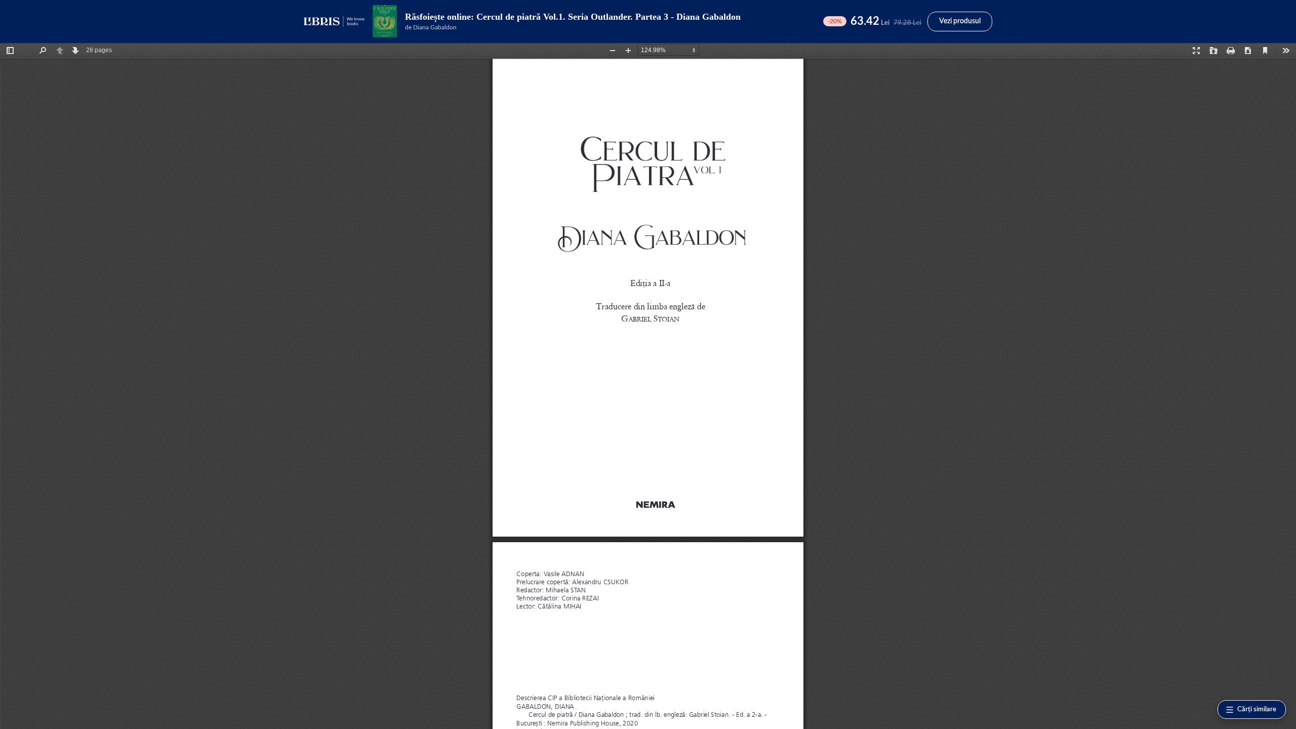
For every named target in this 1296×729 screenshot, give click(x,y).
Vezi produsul (960, 21)
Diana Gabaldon (435, 27)
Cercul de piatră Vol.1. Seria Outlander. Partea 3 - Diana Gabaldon (608, 17)
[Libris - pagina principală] (334, 21)
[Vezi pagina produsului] (385, 21)
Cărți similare (1256, 709)
